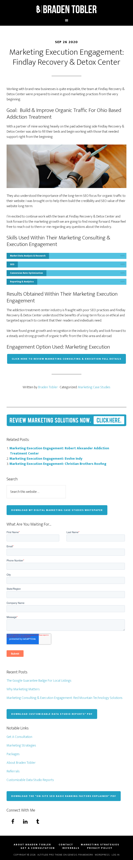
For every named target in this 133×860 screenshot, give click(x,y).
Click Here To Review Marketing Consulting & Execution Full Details (66, 359)
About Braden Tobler (21, 763)
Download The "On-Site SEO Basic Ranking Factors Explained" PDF (63, 796)
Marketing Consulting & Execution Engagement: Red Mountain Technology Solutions (64, 698)
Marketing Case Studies (94, 387)
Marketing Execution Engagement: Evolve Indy (45, 459)
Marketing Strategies (21, 745)
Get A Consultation (19, 737)
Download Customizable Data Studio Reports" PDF (51, 714)
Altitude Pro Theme (50, 855)
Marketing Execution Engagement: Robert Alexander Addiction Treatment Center (59, 450)
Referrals (13, 771)
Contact (66, 844)
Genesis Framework (80, 855)
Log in (115, 855)
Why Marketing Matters (23, 689)
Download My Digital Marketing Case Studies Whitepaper (57, 510)
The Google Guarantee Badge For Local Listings (39, 681)
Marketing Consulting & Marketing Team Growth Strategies (66, 9)
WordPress (102, 855)
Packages (13, 754)
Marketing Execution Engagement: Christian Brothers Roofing (57, 464)
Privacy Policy (99, 848)
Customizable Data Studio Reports (30, 780)
